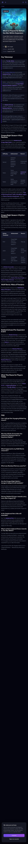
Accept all (14, 835)
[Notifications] (23, 2)
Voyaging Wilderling (10, 72)
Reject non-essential (14, 839)
